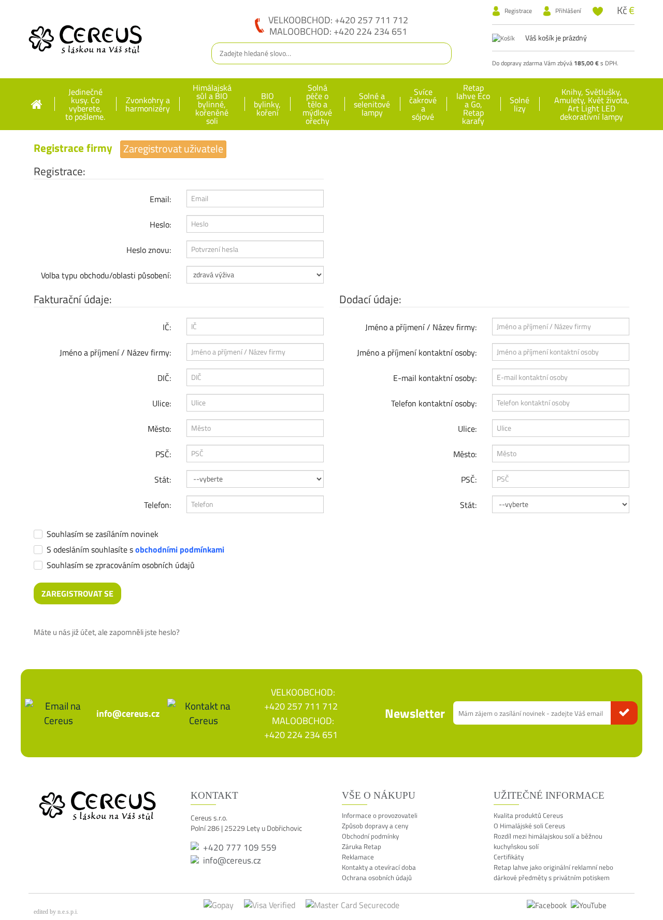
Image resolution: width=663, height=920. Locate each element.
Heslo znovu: (148, 250)
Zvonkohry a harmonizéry (147, 104)
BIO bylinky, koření (267, 104)
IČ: (167, 327)
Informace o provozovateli (379, 815)
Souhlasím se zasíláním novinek (102, 535)
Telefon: (157, 505)
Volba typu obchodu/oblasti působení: (106, 275)
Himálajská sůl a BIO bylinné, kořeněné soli (212, 104)
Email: (160, 199)
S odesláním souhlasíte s (135, 550)
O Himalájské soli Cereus (529, 825)
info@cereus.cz (128, 713)
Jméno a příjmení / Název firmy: (115, 352)
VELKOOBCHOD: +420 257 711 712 (338, 19)
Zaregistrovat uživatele (173, 149)
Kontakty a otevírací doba (379, 867)
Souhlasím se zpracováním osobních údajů (121, 566)
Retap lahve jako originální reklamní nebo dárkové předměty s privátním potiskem (553, 872)
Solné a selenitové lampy (372, 104)
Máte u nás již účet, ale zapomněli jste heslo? (107, 632)
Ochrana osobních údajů (377, 877)
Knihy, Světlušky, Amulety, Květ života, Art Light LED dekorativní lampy (591, 104)
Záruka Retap (361, 846)
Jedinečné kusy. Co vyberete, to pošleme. (85, 104)
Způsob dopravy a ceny (375, 825)
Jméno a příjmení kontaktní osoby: (417, 352)
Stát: (162, 479)
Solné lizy (519, 104)
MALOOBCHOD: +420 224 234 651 (338, 31)
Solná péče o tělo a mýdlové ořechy (317, 104)
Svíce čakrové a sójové (423, 104)
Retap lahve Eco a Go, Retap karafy (473, 104)
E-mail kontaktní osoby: (435, 378)
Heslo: (160, 224)
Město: (159, 428)
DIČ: (164, 378)
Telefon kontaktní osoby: (434, 403)
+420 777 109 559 (240, 847)
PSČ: (163, 454)
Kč (622, 10)
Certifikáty (509, 857)
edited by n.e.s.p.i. (56, 911)
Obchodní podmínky (370, 836)
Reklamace (358, 857)
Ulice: (161, 403)
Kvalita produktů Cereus (528, 815)
